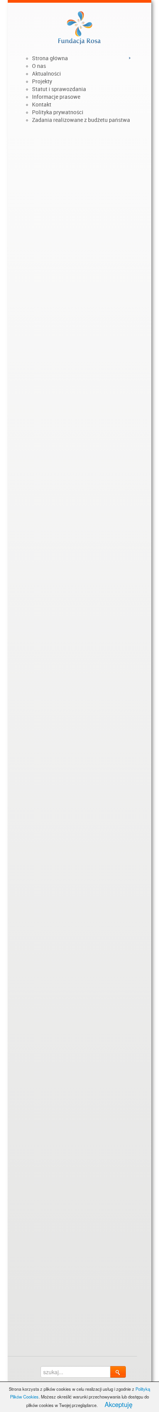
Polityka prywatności (57, 112)
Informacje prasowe (56, 97)
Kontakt (41, 104)
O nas (39, 66)
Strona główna (50, 58)
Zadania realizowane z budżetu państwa (81, 120)
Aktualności (46, 74)
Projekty (42, 81)
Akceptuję (118, 1404)
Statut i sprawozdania (59, 89)
